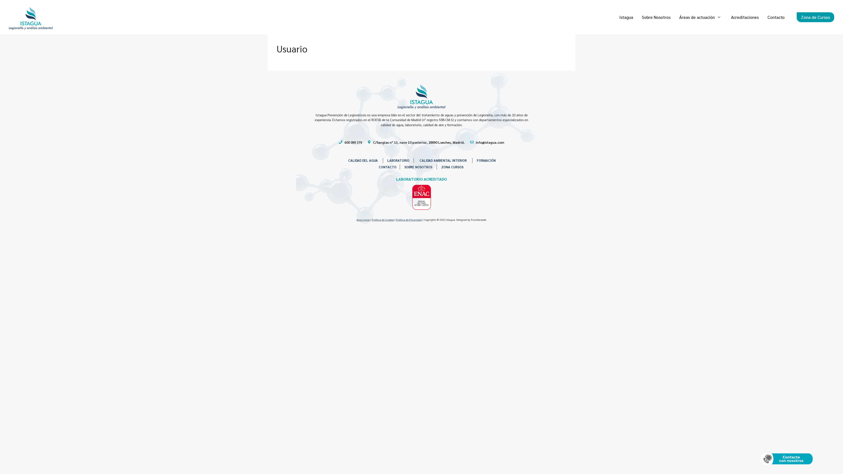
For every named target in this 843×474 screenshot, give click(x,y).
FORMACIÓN (486, 160)
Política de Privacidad (409, 219)
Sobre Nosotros (656, 17)
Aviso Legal (363, 219)
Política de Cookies (383, 219)
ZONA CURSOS (452, 167)
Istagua (626, 17)
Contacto (776, 17)
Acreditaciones (745, 17)
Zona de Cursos (815, 17)
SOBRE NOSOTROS (418, 167)
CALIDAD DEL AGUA (363, 160)
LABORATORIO (398, 160)
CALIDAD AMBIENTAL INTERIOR (443, 160)
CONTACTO (387, 167)
